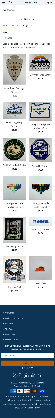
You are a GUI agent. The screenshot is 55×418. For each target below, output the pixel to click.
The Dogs (9, 329)
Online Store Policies (14, 318)
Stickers (16, 25)
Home (6, 25)
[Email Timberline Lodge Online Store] (41, 375)
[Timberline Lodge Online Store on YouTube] (27, 375)
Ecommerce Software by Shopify (27, 386)
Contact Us (9, 323)
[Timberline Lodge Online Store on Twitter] (14, 375)
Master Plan (10, 334)
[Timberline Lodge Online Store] (27, 2)
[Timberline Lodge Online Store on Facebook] (20, 375)
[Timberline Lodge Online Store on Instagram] (33, 375)
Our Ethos (9, 313)
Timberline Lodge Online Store (31, 383)
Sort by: (6, 32)
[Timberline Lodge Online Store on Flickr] (37, 375)
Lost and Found (11, 339)
